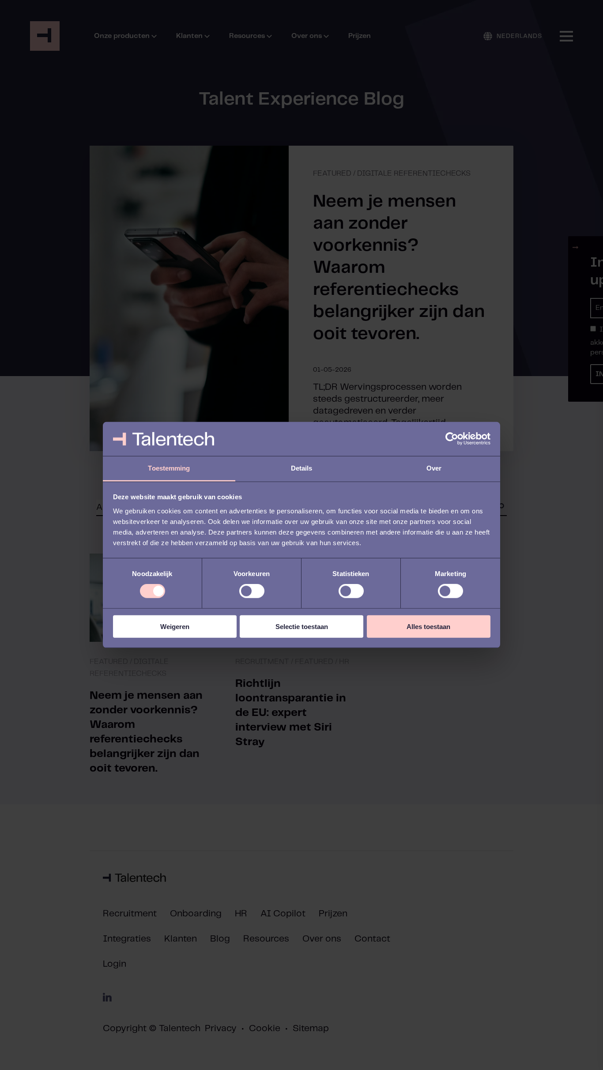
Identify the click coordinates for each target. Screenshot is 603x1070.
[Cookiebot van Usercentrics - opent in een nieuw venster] (451, 438)
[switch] (251, 591)
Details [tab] (302, 468)
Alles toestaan (428, 626)
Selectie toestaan (301, 626)
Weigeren (174, 626)
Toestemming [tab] (169, 468)
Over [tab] (433, 468)
